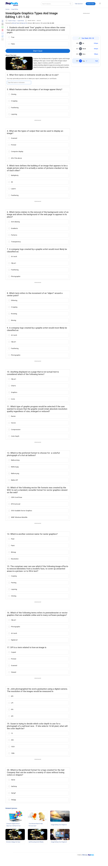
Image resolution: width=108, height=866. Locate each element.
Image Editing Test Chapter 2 (59, 824)
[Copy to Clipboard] (3, 36)
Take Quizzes (78, 3)
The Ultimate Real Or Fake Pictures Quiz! (36, 824)
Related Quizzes (11, 808)
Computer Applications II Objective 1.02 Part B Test (13, 824)
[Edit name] (86, 61)
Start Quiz (37, 51)
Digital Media (21, 20)
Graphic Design (12, 20)
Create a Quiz (90, 3)
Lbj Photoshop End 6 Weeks (36, 842)
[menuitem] (79, 4)
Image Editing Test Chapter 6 (59, 842)
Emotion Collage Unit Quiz (13, 842)
